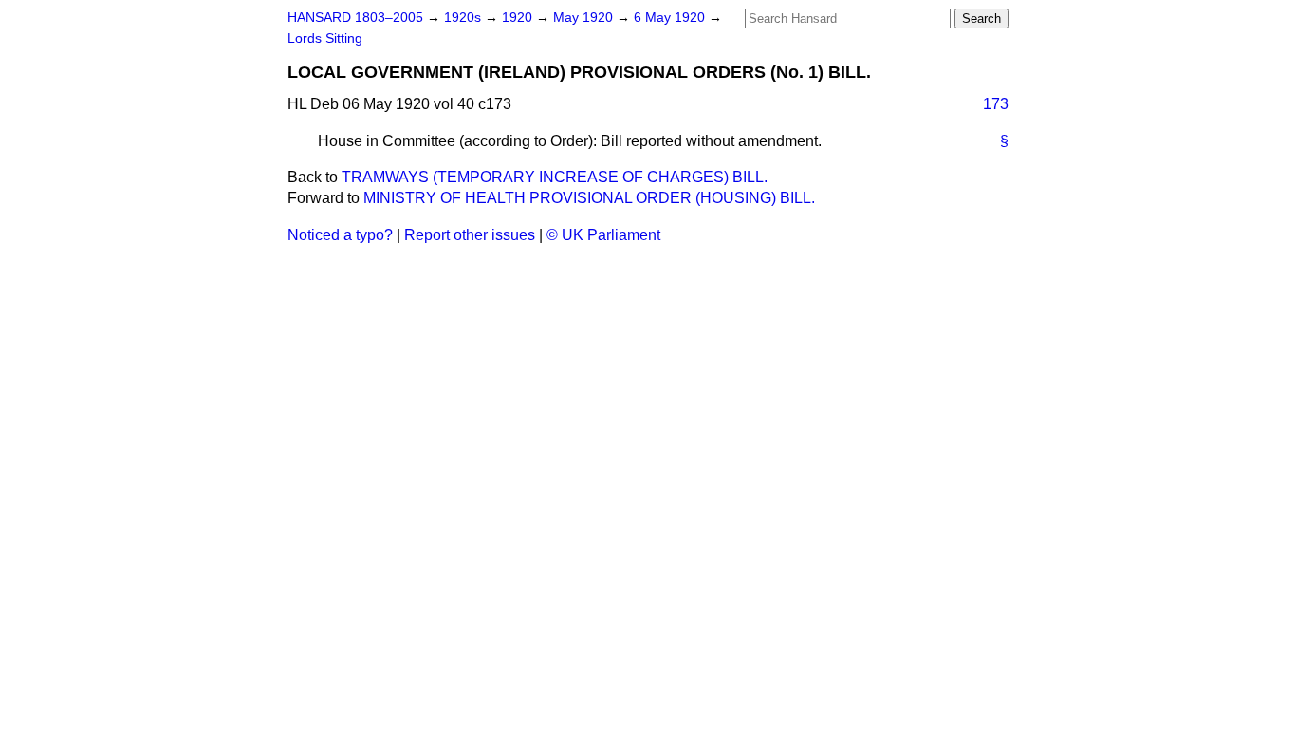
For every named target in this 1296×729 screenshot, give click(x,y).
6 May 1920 (671, 17)
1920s (464, 17)
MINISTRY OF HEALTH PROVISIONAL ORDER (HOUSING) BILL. (589, 198)
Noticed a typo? (340, 235)
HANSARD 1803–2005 (355, 17)
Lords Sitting (324, 38)
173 (996, 104)
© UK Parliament (603, 235)
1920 (519, 17)
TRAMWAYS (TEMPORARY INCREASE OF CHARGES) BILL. (555, 177)
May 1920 (585, 17)
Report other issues (469, 235)
